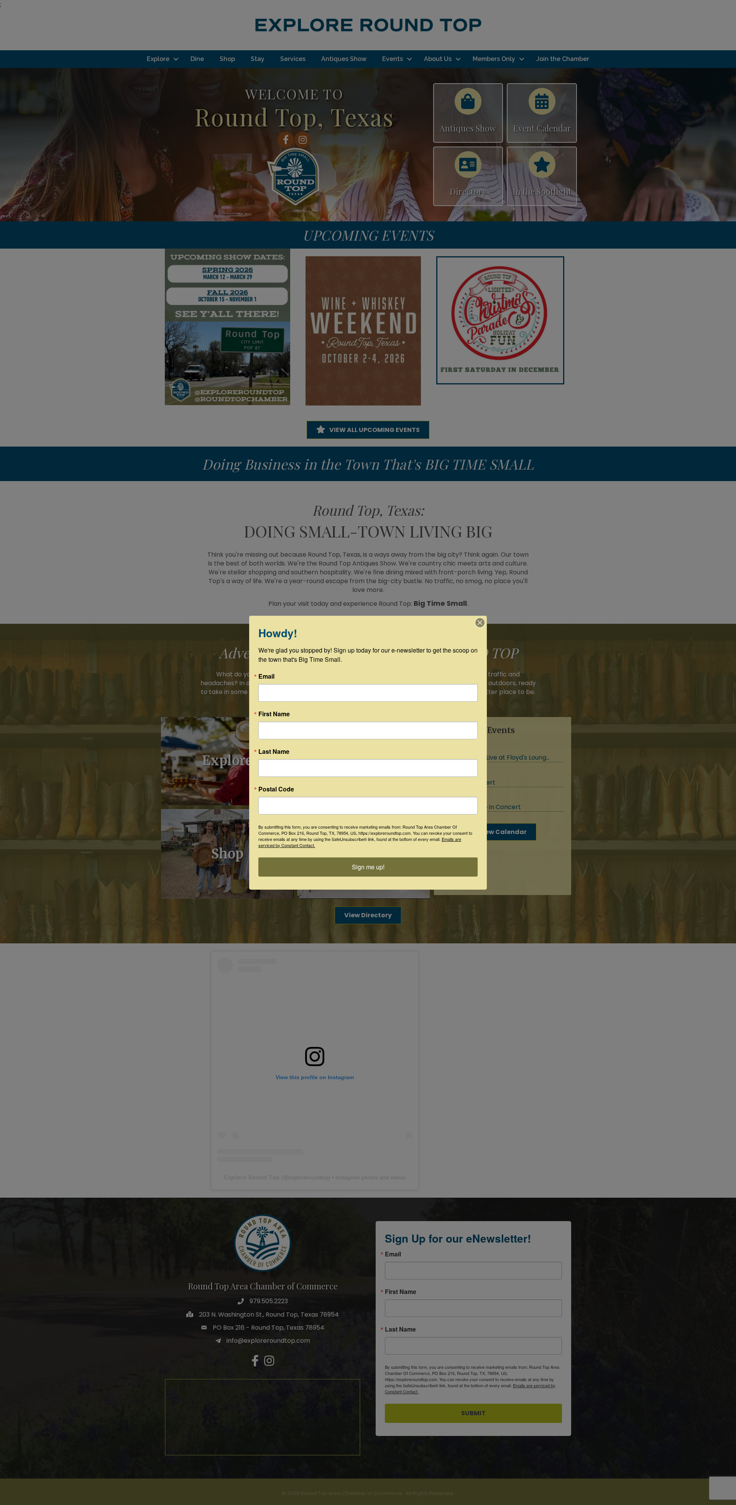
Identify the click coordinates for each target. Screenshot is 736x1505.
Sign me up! (368, 866)
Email (266, 676)
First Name (274, 714)
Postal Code (276, 789)
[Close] (480, 622)
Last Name (273, 751)
